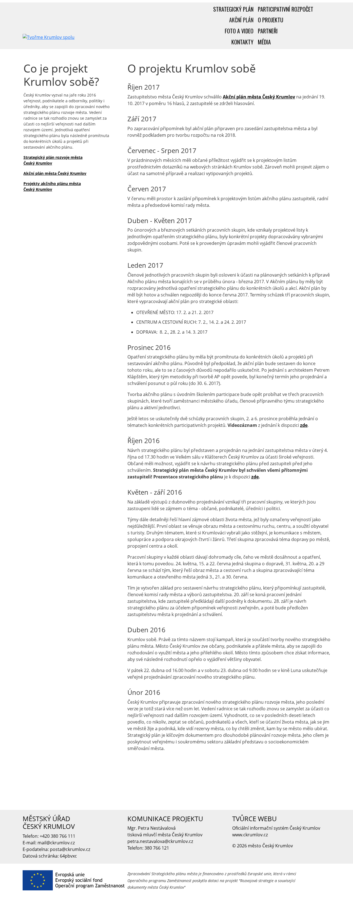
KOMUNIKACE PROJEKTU (165, 818)
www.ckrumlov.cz (250, 835)
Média (264, 42)
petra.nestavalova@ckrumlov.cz (160, 841)
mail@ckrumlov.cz (56, 843)
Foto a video (239, 31)
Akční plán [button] (241, 20)
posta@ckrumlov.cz (70, 849)
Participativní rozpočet (285, 9)
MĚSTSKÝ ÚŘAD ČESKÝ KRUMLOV (49, 822)
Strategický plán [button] (233, 9)
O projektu (270, 20)
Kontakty (242, 42)
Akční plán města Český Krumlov (54, 173)
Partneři (268, 31)
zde (303, 425)
